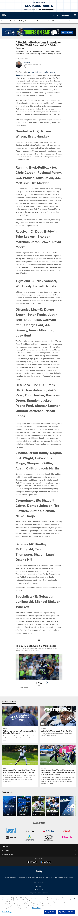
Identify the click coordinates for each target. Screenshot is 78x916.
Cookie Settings (7, 912)
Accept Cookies (50, 912)
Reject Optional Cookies (66, 912)
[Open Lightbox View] (39, 672)
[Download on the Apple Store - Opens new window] (31, 862)
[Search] (71, 15)
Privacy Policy (39, 883)
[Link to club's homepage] (4, 14)
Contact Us (39, 889)
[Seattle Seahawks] (39, 871)
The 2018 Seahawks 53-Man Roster (36, 645)
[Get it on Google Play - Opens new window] (45, 863)
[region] (39, 905)
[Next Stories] (73, 806)
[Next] (47, 682)
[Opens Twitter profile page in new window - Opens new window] (25, 66)
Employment (39, 886)
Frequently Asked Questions (39, 893)
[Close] (75, 898)
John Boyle (27, 62)
